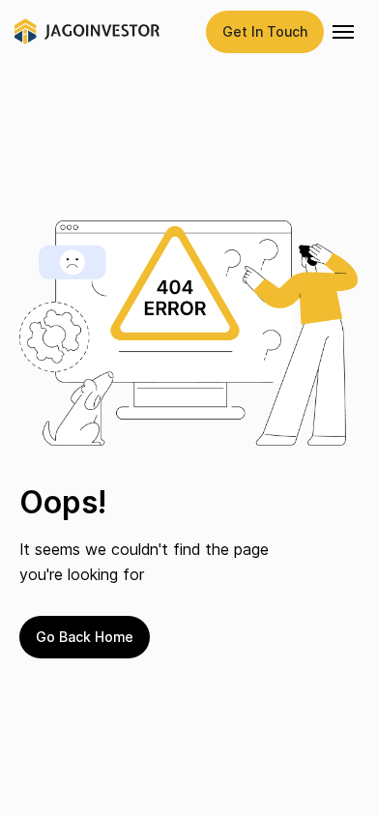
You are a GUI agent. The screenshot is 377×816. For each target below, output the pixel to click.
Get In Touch (264, 31)
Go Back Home (84, 636)
